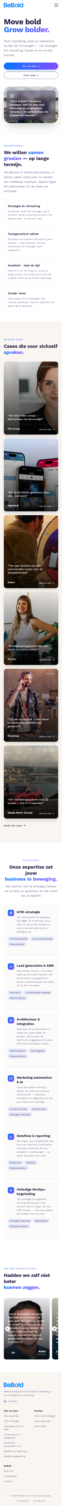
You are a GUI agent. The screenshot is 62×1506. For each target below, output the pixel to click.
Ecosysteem (10, 1476)
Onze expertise (42, 1421)
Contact (8, 1481)
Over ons (8, 1471)
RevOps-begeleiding (14, 1456)
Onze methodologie (44, 1416)
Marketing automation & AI (12, 1444)
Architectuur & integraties (12, 1436)
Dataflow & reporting (15, 1451)
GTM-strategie (11, 1421)
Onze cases (31, 75)
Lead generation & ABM (14, 1428)
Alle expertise (11, 1416)
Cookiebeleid (39, 1501)
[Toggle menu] (56, 5)
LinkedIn (12, 1401)
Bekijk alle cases (13, 825)
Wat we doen (31, 66)
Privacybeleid (23, 1501)
